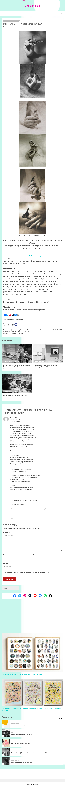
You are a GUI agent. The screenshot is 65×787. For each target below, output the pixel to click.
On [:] (12, 732)
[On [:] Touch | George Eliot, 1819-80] (6, 733)
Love (18, 732)
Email (34, 555)
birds (12, 319)
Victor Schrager (18, 319)
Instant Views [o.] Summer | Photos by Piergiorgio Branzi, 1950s (45, 366)
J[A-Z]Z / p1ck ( (14, 760)
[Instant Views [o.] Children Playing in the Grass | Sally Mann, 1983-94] (17, 384)
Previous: (17, 330)
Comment (6, 532)
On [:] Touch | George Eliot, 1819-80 (20, 734)
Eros (15, 732)
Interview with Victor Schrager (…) (32, 256)
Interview (6, 21)
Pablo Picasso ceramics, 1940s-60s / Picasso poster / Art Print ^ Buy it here (22, 674)
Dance (12, 751)
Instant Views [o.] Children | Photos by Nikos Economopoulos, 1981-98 (16, 366)
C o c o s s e (33, 6)
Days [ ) (17, 751)
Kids (16, 361)
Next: (51, 329)
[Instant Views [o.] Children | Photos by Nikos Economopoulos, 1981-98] (17, 353)
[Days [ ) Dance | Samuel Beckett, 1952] (6, 752)
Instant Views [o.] (15, 21)
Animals (8, 319)
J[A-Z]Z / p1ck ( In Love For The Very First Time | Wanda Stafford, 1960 (30, 762)
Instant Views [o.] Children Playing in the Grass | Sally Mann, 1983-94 (15, 396)
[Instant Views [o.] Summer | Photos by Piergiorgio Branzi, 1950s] (48, 353)
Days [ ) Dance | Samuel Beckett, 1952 (21, 753)
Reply (12, 518)
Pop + (12, 723)
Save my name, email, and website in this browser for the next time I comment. (27, 572)
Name (5, 555)
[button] (3, 13)
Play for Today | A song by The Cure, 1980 (22, 725)
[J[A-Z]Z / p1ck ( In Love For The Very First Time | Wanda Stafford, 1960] (6, 761)
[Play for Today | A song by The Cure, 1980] (6, 724)
